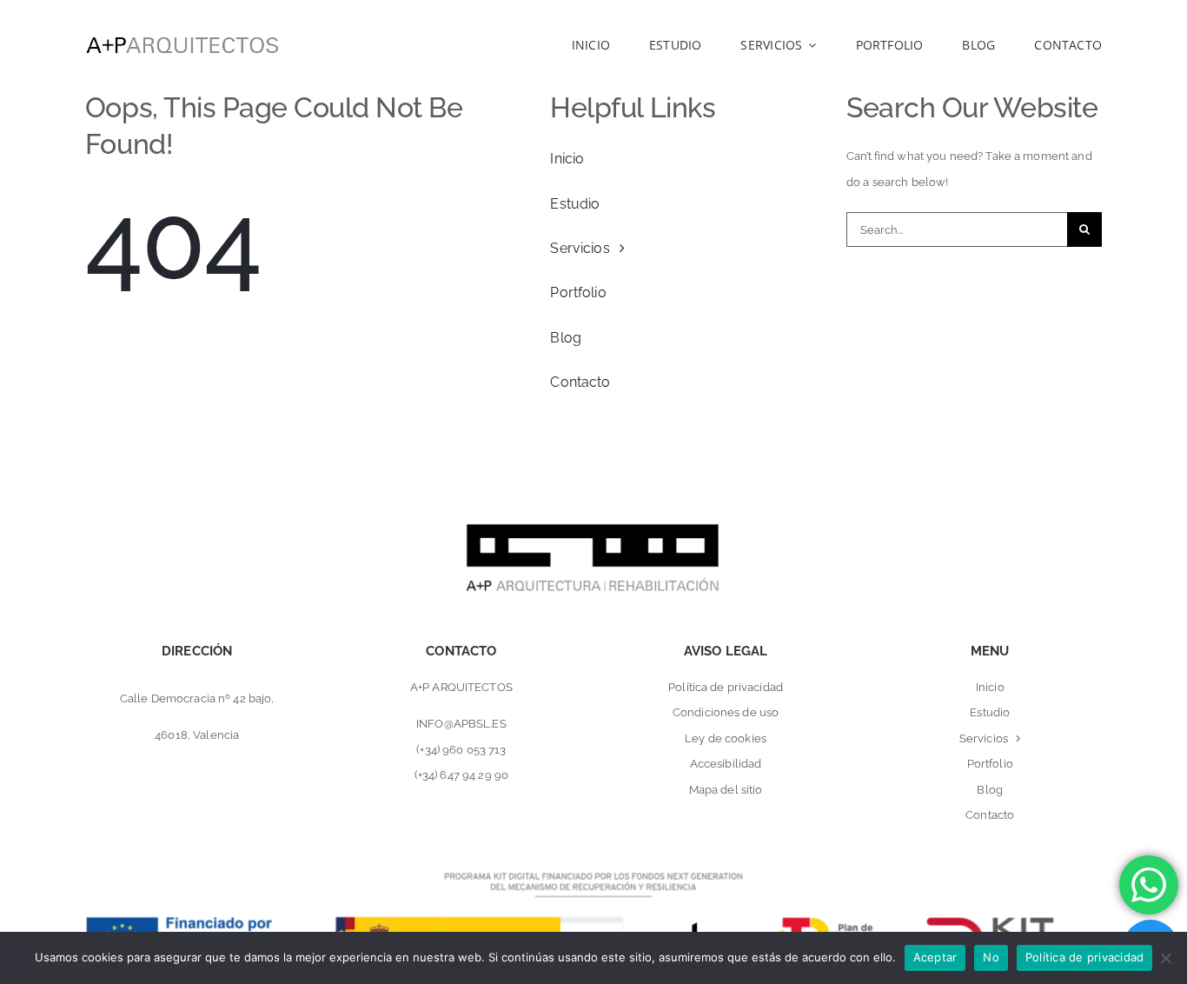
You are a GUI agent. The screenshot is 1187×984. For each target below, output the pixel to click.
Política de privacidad (1084, 957)
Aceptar (935, 957)
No (991, 957)
